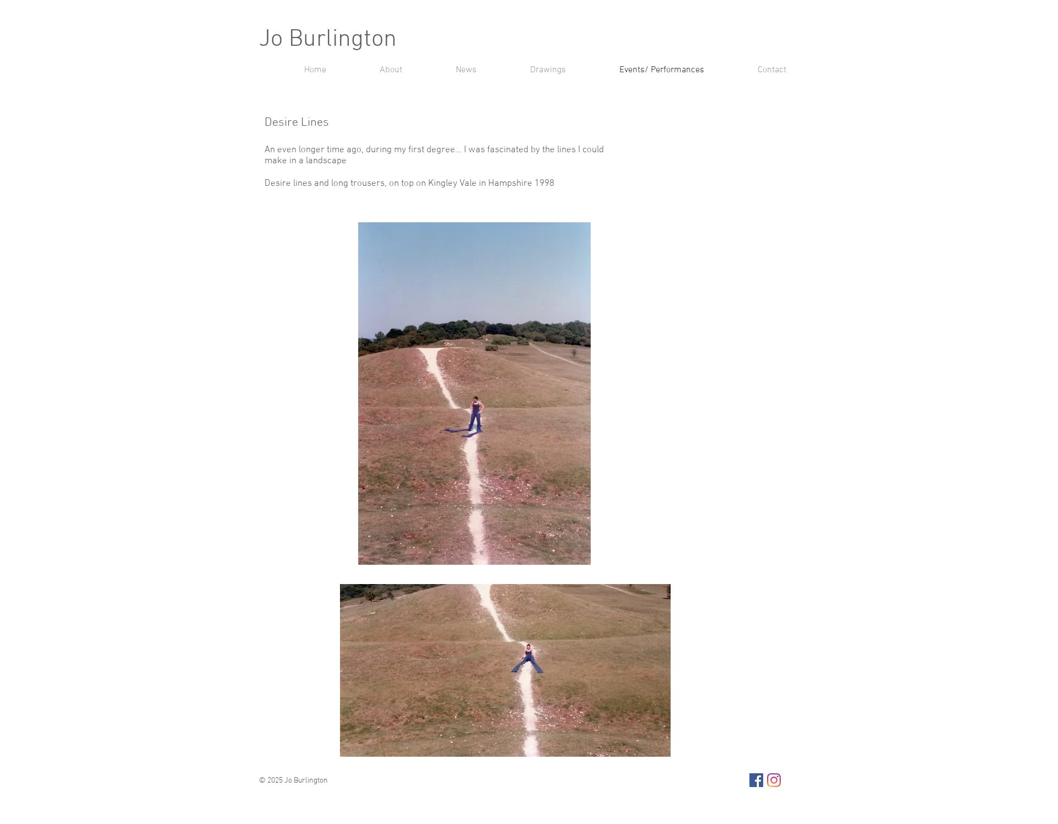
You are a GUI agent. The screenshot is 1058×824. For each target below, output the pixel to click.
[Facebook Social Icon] (756, 780)
